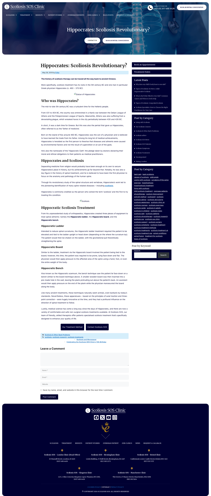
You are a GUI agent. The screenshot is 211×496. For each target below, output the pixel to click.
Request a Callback (126, 15)
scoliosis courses (141, 205)
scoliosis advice (141, 135)
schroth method (140, 197)
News (137, 443)
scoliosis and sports (155, 200)
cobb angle (154, 177)
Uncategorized (141, 157)
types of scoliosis (141, 239)
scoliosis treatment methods (145, 228)
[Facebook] (96, 417)
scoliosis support (140, 222)
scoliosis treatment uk (159, 230)
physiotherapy (139, 194)
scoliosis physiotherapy (143, 216)
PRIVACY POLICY (117, 487)
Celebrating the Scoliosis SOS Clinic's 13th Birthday (86, 342)
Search (137, 251)
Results (39, 15)
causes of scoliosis (141, 177)
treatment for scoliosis (154, 236)
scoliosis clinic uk (158, 202)
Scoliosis (10, 15)
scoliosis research (60, 337)
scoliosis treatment (157, 225)
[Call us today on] (150, 7)
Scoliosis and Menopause (86, 339)
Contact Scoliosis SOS (97, 327)
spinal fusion (139, 236)
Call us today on (160, 6)
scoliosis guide (140, 208)
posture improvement (154, 194)
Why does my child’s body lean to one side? (151, 84)
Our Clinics (92, 15)
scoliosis (48, 337)
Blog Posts (108, 15)
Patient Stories (55, 15)
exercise (137, 183)
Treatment (25, 15)
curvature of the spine (160, 180)
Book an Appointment (144, 64)
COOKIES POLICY (94, 487)
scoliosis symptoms (141, 225)
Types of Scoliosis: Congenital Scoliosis (149, 103)
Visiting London (141, 161)
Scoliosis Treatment (143, 153)
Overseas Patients (76, 15)
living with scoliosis (141, 188)
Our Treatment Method (72, 327)
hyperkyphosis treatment (144, 185)
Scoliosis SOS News (142, 140)
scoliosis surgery (155, 222)
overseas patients (161, 191)
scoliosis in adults (154, 208)
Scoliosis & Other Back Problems (57, 335)
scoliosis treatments (75, 337)
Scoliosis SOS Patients (143, 144)
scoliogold (151, 197)
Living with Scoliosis (143, 122)
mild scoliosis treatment (143, 191)
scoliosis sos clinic (152, 219)
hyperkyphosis (147, 183)
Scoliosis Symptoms (143, 148)
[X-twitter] (102, 417)
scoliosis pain (139, 214)
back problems (148, 174)
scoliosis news (156, 211)
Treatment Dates (142, 72)
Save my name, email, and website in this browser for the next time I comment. (78, 390)
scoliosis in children (142, 211)
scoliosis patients (152, 214)
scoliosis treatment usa (143, 233)
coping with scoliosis (142, 180)
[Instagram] (114, 417)
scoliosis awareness (142, 202)
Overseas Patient (111, 443)
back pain (137, 174)
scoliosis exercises (156, 205)
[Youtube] (108, 417)
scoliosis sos (139, 219)
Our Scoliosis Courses (143, 127)
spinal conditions (159, 233)
